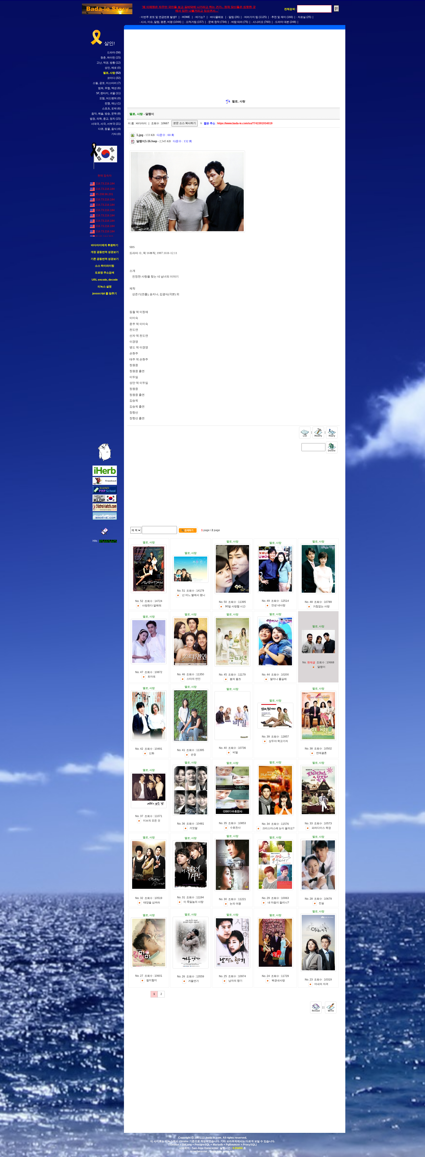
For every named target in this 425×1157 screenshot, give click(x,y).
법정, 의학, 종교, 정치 (102, 118)
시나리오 (258, 21)
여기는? (200, 17)
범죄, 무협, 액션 (107, 88)
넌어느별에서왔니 (193, 595)
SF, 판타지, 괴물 (105, 93)
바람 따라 (237, 21)
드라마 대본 (282, 21)
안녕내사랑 (278, 605)
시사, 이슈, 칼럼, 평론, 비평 (157, 21)
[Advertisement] (105, 369)
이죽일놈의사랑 (193, 901)
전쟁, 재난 (111, 103)
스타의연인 (194, 679)
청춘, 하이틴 (107, 57)
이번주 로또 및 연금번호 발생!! (159, 17)
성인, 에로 (111, 67)
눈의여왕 (235, 903)
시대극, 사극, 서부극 (103, 123)
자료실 (302, 17)
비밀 (235, 752)
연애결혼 (321, 753)
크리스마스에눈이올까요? (278, 828)
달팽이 (321, 667)
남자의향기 (235, 980)
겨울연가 (193, 981)
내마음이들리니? (278, 902)
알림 (231, 17)
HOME (186, 17)
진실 (321, 903)
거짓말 (193, 828)
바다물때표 (216, 17)
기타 (114, 134)
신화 (151, 753)
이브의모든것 (151, 820)
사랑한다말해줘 (151, 605)
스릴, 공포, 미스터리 (105, 83)
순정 (193, 754)
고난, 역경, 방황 (106, 62)
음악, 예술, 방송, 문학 (104, 113)
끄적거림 (191, 21)
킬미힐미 (151, 980)
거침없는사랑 (321, 606)
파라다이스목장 (321, 828)
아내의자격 (321, 984)
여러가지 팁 (251, 17)
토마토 (152, 676)
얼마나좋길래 (278, 679)
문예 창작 (214, 21)
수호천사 (235, 827)
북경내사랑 (278, 980)
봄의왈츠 (235, 679)
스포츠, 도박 (109, 108)
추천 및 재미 (278, 17)
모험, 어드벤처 (108, 98)
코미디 (111, 78)
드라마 (111, 52)
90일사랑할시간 (235, 606)
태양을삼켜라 (151, 902)
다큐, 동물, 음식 (107, 128)
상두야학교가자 (278, 741)
